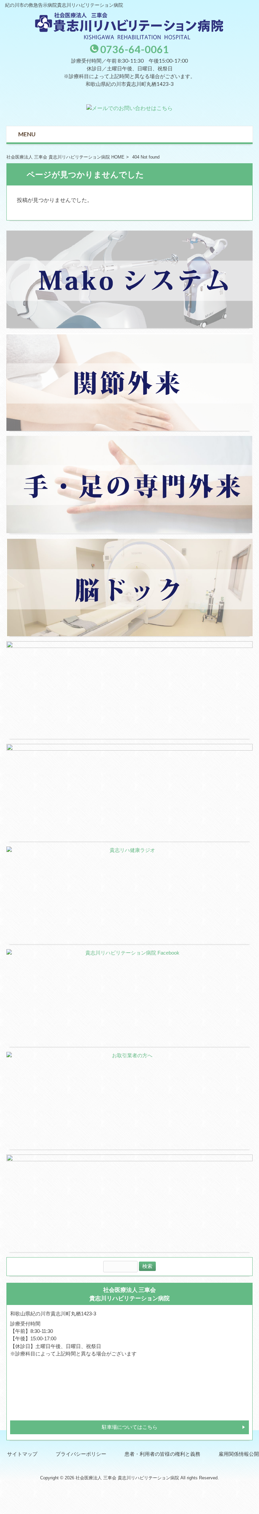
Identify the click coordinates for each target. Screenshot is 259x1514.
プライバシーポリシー (81, 1454)
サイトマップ (22, 1454)
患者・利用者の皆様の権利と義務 (162, 1454)
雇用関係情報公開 (239, 1454)
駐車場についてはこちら (129, 1427)
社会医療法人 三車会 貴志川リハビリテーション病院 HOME (65, 157)
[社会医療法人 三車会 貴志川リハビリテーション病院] (129, 37)
